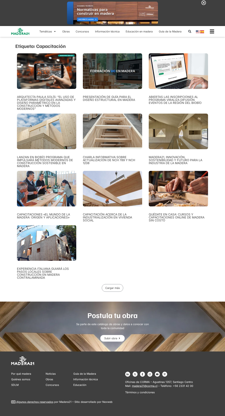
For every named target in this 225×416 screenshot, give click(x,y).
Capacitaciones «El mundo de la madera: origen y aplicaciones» (43, 216)
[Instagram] (149, 374)
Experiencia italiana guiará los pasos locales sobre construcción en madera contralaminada (43, 273)
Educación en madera (139, 31)
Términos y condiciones (140, 392)
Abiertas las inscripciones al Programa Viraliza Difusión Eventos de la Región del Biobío (175, 100)
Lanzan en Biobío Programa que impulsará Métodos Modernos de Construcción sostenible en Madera (45, 161)
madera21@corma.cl (144, 386)
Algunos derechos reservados (34, 401)
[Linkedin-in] (127, 374)
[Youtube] (157, 374)
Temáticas (45, 31)
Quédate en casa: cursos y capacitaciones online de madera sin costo (176, 217)
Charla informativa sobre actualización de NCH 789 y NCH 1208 (109, 160)
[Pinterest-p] (164, 374)
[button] (189, 31)
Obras (66, 31)
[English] (198, 31)
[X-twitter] (135, 374)
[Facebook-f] (142, 374)
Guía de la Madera (170, 31)
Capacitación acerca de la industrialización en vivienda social (107, 217)
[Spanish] (202, 31)
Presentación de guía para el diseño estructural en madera (109, 98)
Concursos (82, 31)
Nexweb (107, 401)
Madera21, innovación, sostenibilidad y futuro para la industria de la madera (175, 160)
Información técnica (107, 31)
